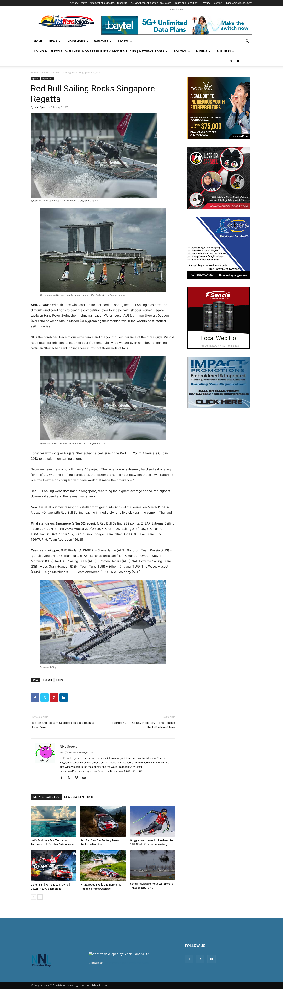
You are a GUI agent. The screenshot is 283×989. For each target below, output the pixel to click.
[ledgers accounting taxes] (218, 248)
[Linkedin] (63, 697)
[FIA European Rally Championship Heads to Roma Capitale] (103, 865)
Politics (180, 51)
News (52, 41)
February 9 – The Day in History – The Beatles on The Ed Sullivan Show (143, 725)
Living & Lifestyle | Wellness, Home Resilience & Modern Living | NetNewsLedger (99, 51)
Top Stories (47, 78)
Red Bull (47, 679)
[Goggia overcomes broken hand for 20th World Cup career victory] (152, 821)
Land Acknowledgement (239, 2)
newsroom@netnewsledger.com (127, 963)
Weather (101, 41)
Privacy (206, 2)
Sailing (59, 679)
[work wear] (218, 178)
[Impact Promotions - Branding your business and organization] (218, 382)
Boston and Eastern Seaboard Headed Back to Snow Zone (63, 725)
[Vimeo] (78, 778)
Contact (218, 2)
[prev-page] (33, 897)
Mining (201, 51)
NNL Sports (41, 107)
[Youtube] (238, 61)
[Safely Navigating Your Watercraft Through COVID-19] (152, 865)
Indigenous (75, 41)
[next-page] (40, 897)
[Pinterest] (54, 697)
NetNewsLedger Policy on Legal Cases (151, 2)
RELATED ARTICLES (46, 797)
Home (38, 41)
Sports (123, 41)
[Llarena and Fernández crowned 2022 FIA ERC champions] (53, 865)
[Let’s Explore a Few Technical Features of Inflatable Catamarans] (53, 821)
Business (224, 51)
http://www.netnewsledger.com (76, 752)
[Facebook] (224, 61)
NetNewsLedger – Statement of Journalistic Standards (98, 2)
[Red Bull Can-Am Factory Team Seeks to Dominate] (103, 821)
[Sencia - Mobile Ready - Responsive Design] (218, 318)
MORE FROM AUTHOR (78, 797)
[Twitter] (231, 61)
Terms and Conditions (186, 2)
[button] (247, 42)
